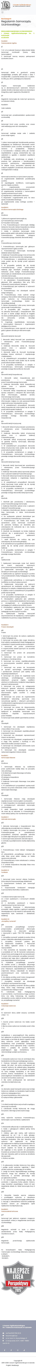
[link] (16, 6)
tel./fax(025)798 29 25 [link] (13, 1333)
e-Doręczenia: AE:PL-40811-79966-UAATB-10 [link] (16, 1342)
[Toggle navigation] (2, 12)
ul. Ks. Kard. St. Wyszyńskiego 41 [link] (16, 1338)
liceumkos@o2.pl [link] (11, 1336)
